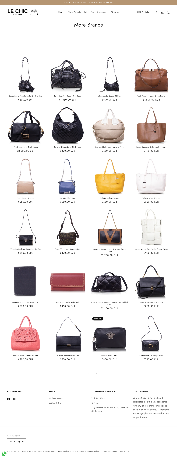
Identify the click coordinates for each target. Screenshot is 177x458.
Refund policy (50, 451)
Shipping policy (93, 451)
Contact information (109, 451)
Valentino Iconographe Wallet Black (26, 302)
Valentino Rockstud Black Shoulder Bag (25, 249)
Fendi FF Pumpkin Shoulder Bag (67, 249)
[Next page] (96, 374)
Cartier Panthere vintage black (151, 356)
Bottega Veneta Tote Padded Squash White (151, 249)
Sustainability (55, 402)
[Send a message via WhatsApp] (4, 454)
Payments (95, 402)
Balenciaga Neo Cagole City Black (67, 96)
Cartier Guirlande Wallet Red (67, 302)
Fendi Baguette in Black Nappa (26, 147)
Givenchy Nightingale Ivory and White (109, 147)
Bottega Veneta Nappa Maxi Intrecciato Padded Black (109, 303)
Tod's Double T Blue (67, 198)
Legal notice (124, 451)
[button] (61, 12)
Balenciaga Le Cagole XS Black (109, 96)
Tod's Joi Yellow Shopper (109, 198)
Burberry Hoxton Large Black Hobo (67, 147)
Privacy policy (63, 451)
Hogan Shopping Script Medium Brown (151, 147)
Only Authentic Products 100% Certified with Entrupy (109, 409)
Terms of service (78, 451)
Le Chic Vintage (20, 451)
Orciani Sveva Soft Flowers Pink (25, 356)
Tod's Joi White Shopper (151, 198)
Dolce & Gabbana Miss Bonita (151, 302)
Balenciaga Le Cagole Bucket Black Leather (26, 96)
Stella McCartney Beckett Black (68, 356)
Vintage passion (56, 398)
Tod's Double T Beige (25, 198)
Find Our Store (98, 398)
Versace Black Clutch (109, 356)
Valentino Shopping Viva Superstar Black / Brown (109, 250)
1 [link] (80, 373)
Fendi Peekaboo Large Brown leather (151, 96)
